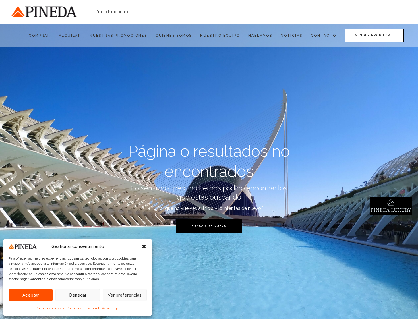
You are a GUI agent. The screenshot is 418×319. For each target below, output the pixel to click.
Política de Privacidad (83, 308)
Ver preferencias (125, 295)
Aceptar (30, 295)
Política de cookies (50, 308)
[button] (144, 246)
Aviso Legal (110, 308)
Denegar (77, 295)
